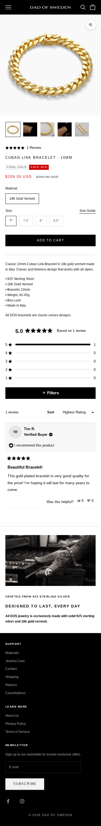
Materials (12, 653)
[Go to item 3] (47, 129)
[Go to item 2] (30, 129)
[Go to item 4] (64, 129)
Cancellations (15, 693)
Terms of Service (17, 732)
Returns (11, 685)
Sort (51, 412)
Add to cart (50, 240)
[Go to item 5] (81, 129)
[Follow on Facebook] (8, 801)
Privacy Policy (15, 724)
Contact (11, 669)
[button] (23, 148)
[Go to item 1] (12, 129)
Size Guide (87, 211)
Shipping (12, 677)
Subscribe (24, 784)
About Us (12, 716)
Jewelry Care (15, 661)
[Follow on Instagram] (22, 801)
